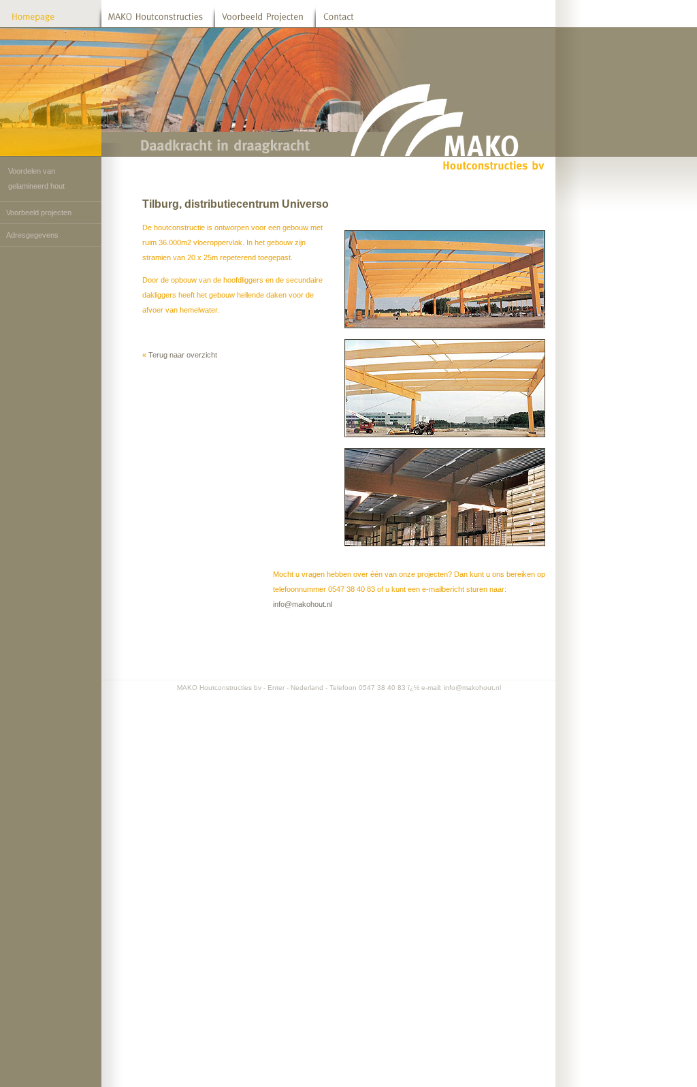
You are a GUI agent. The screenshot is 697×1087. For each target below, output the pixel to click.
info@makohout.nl (302, 604)
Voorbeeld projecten (38, 212)
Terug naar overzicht (182, 355)
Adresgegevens (32, 235)
